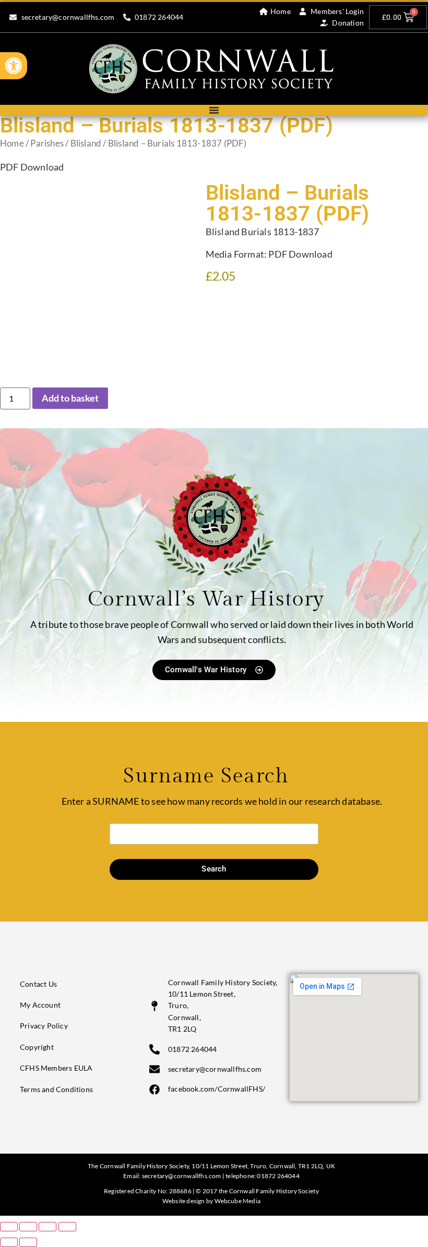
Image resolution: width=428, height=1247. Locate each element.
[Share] (47, 1226)
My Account (40, 1004)
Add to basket (70, 398)
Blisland (86, 143)
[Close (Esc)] (67, 1226)
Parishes (47, 143)
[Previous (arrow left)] (9, 1242)
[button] (13, 65)
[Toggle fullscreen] (28, 1226)
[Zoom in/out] (9, 1226)
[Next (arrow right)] (28, 1242)
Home (12, 143)
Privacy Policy (44, 1025)
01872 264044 (278, 1176)
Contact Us (38, 983)
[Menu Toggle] (214, 110)
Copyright (37, 1047)
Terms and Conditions (56, 1089)
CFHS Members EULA (56, 1067)
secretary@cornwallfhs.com (181, 1176)
